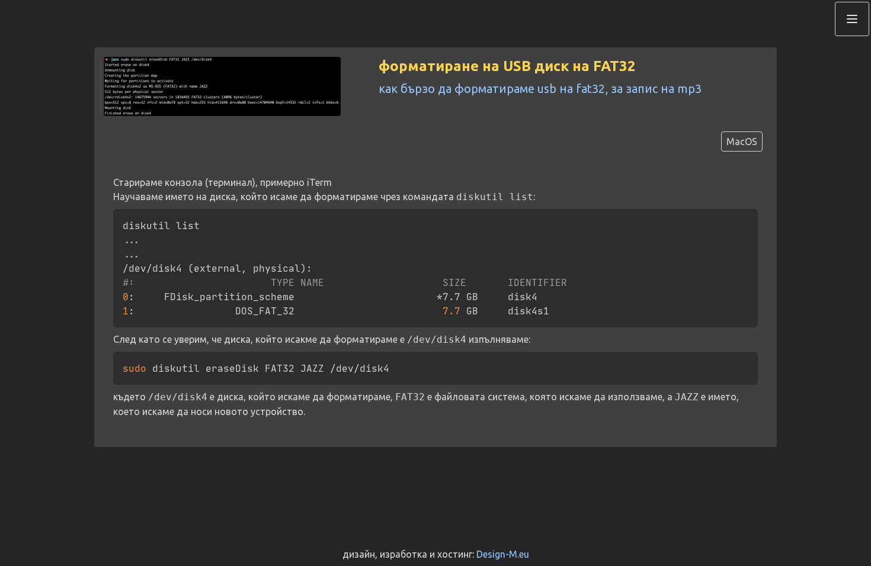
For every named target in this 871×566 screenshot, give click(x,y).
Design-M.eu (502, 554)
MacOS (741, 141)
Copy (737, 220)
